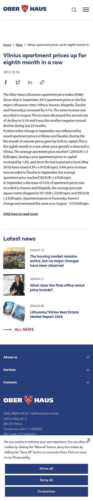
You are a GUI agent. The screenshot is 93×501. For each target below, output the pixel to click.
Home (7, 45)
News (19, 45)
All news (24, 330)
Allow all (46, 468)
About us (10, 357)
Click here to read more (20, 214)
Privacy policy (21, 457)
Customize (46, 491)
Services (9, 370)
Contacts (10, 382)
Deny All (46, 480)
